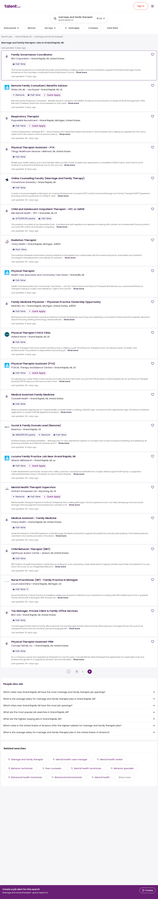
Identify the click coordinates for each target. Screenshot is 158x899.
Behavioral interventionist (68, 777)
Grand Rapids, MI (23, 37)
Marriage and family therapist (27, 759)
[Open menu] (152, 6)
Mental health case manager (71, 759)
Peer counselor (53, 768)
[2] (89, 671)
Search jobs (6, 37)
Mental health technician (87, 768)
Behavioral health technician (26, 777)
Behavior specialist (124, 768)
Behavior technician (22, 768)
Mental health (102, 777)
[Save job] (152, 54)
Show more (81, 72)
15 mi (99, 18)
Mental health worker (111, 759)
